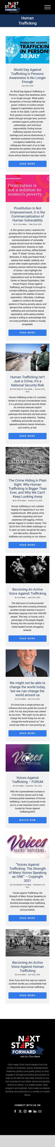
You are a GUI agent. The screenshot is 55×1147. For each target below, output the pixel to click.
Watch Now (27, 820)
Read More (27, 164)
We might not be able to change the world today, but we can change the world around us (27, 689)
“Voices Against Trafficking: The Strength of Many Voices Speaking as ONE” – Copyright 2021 (27, 873)
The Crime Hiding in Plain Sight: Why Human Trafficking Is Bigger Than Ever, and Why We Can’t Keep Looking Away (28, 488)
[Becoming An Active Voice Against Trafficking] (27, 569)
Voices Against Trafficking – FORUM (27, 780)
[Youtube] (30, 1111)
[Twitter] (20, 1111)
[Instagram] (25, 1111)
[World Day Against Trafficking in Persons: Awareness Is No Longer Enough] (27, 50)
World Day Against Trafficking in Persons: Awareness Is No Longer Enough (27, 76)
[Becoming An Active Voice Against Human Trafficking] (27, 942)
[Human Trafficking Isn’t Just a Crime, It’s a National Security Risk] (27, 357)
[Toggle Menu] (47, 7)
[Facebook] (15, 1111)
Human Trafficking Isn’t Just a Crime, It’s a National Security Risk (27, 381)
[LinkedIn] (35, 1111)
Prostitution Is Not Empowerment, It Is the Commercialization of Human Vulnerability (27, 214)
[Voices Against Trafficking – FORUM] (27, 758)
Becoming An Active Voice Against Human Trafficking (27, 967)
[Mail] (39, 1111)
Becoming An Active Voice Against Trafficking (27, 591)
